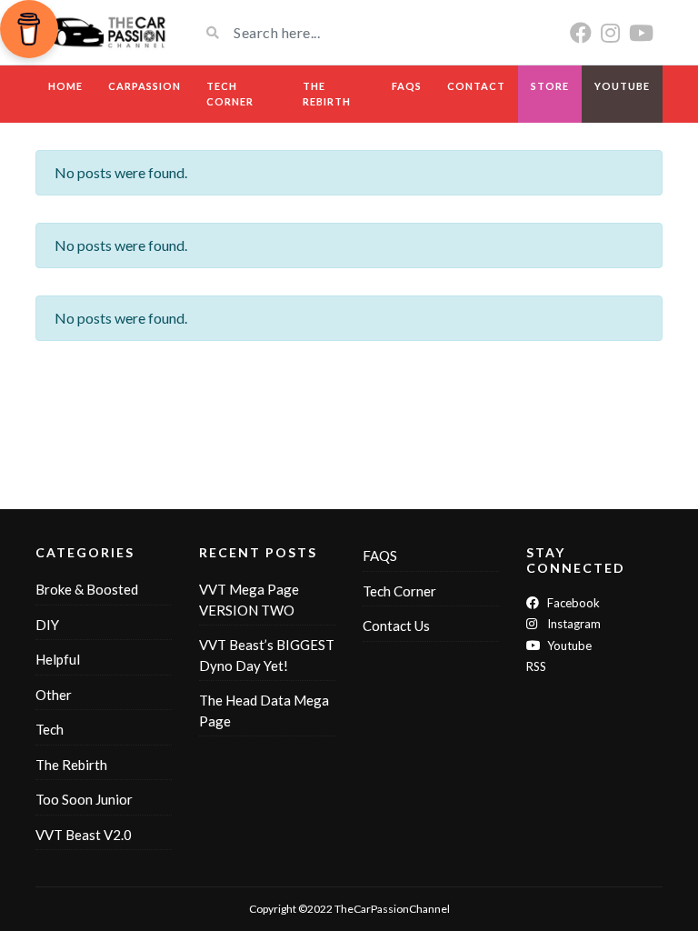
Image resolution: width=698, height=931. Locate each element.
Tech (49, 729)
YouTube (622, 86)
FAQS (407, 86)
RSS (536, 666)
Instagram (572, 623)
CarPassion (144, 86)
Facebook (572, 603)
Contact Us (396, 625)
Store (550, 86)
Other (53, 694)
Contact (476, 86)
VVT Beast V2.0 (83, 834)
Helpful (57, 659)
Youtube (568, 645)
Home (65, 86)
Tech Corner (230, 93)
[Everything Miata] (103, 32)
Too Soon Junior (84, 799)
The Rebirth (327, 93)
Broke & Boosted (86, 589)
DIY (47, 624)
